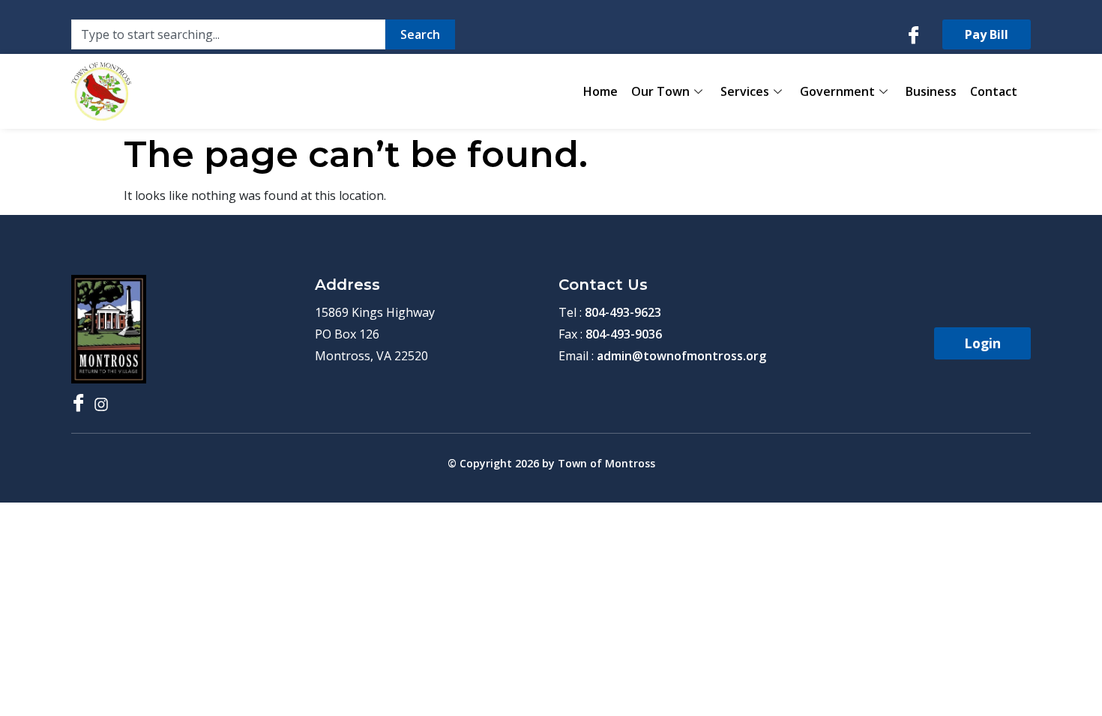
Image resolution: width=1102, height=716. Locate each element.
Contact (993, 91)
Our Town (660, 91)
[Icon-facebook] (913, 34)
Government (837, 91)
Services (744, 91)
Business (931, 91)
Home (600, 91)
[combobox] (228, 34)
